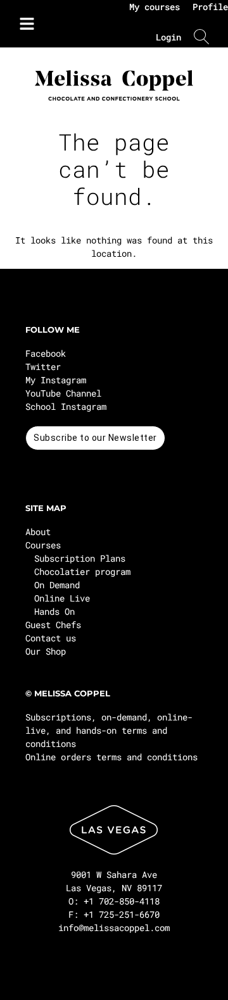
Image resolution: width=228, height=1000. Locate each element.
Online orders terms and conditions (111, 757)
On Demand (57, 585)
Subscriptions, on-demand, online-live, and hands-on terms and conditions (109, 730)
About (38, 532)
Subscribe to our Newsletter (95, 438)
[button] (23, 24)
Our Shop (45, 651)
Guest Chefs (53, 625)
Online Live (62, 598)
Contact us (50, 638)
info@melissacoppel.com (114, 928)
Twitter (43, 367)
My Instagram (55, 380)
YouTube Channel (63, 393)
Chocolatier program (82, 571)
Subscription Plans (79, 558)
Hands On (54, 611)
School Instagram (65, 406)
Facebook (45, 353)
